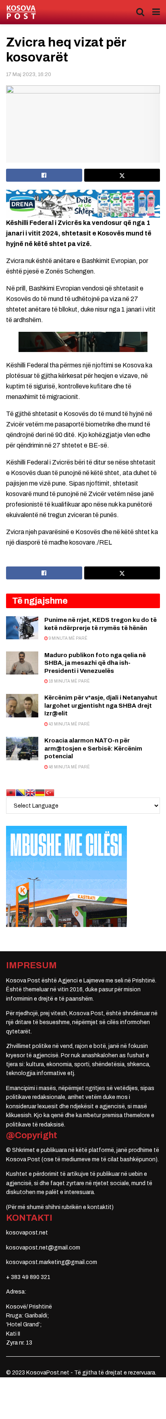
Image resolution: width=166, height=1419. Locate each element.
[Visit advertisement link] (83, 204)
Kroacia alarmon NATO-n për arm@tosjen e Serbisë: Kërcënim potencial (93, 748)
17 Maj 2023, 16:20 (28, 74)
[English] (30, 792)
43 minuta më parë (69, 724)
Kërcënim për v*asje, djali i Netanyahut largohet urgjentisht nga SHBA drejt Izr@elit (101, 705)
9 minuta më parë (67, 638)
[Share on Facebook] (44, 175)
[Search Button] (140, 12)
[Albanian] (11, 792)
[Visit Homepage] (21, 12)
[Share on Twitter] (122, 175)
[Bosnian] (20, 792)
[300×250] (66, 876)
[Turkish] (49, 792)
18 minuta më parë (69, 681)
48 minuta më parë (69, 767)
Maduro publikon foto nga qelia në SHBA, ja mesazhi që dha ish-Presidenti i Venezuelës (95, 663)
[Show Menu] (156, 12)
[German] (40, 792)
